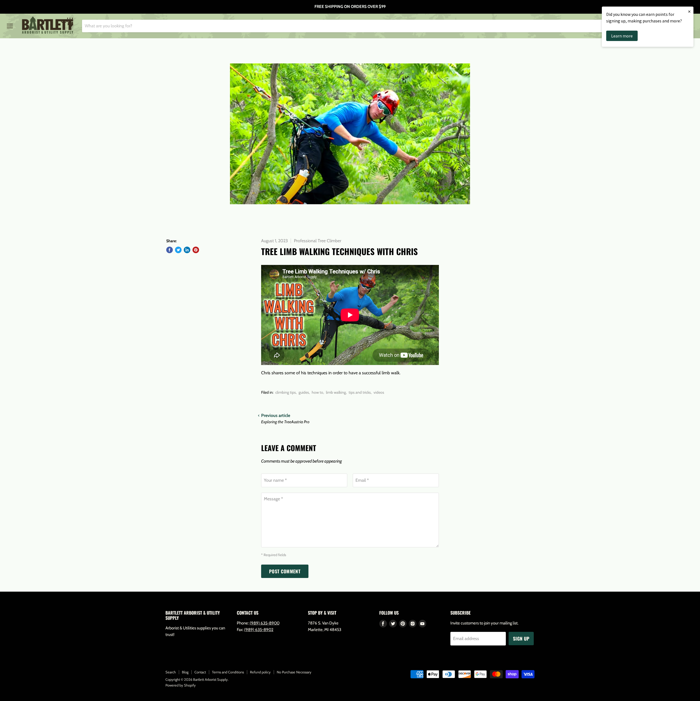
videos (379, 392)
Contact (200, 672)
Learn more (622, 36)
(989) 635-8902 (258, 629)
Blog (185, 672)
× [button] (689, 11)
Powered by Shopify (180, 685)
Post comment (285, 571)
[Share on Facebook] (169, 250)
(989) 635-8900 (264, 623)
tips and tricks (360, 392)
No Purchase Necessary (294, 672)
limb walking (336, 392)
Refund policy (260, 672)
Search (170, 672)
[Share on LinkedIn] (187, 250)
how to (317, 392)
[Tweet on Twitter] (178, 250)
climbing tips (285, 392)
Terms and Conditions (228, 672)
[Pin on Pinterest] (195, 250)
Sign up (521, 638)
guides (304, 392)
